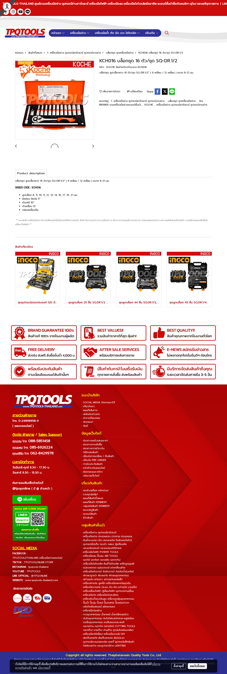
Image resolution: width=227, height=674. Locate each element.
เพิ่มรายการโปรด (111, 91)
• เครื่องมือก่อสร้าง (92, 610)
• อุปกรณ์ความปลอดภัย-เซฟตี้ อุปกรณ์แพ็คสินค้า (108, 642)
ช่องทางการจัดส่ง (22, 588)
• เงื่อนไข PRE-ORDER (94, 460)
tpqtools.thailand (38, 567)
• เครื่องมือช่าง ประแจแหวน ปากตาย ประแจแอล (107, 536)
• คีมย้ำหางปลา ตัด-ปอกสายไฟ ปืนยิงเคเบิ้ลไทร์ (107, 540)
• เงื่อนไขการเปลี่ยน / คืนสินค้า (98, 456)
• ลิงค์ (85, 426)
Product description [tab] (31, 173)
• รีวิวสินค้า (87, 518)
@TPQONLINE (39, 576)
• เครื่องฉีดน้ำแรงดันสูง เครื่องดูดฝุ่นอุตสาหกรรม (108, 599)
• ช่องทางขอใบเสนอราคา (95, 440)
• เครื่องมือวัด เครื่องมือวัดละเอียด (100, 595)
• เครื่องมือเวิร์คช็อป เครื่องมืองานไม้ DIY (103, 634)
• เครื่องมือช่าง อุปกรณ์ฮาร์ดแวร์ (99, 532)
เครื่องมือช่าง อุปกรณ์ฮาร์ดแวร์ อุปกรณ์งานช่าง (181, 105)
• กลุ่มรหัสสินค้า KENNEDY (96, 506)
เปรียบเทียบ (136, 91)
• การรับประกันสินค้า (92, 464)
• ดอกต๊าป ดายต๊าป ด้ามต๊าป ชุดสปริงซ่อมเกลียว (108, 630)
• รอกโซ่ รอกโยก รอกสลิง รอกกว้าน (101, 560)
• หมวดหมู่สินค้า (90, 510)
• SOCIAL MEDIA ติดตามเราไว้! (98, 402)
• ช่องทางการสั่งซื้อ (92, 444)
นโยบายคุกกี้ (44, 667)
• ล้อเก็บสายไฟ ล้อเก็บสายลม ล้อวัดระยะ (103, 638)
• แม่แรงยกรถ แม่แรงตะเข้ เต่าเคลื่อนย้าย (103, 568)
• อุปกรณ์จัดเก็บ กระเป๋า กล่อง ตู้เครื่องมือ (104, 544)
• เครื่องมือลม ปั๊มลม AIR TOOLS (100, 556)
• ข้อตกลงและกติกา (92, 472)
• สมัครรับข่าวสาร (91, 414)
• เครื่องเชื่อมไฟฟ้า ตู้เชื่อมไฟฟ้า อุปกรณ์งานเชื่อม (108, 591)
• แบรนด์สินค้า (89, 514)
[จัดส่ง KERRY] (17, 598)
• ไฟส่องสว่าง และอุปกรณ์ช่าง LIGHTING (104, 646)
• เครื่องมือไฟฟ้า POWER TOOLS (100, 552)
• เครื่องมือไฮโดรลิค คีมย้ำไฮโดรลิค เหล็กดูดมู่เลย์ (108, 564)
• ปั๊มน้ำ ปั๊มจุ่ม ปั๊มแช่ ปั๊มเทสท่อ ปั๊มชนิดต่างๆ (105, 603)
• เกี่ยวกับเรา (88, 406)
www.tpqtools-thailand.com (41, 580)
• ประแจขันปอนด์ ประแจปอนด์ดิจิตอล (101, 548)
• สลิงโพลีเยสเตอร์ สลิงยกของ (98, 607)
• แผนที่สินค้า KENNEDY (94, 502)
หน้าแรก (56, 33)
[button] (167, 32)
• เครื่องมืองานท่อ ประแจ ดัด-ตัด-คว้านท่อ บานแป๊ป (109, 587)
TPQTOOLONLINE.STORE (38, 562)
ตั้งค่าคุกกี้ (179, 666)
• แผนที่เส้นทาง (90, 410)
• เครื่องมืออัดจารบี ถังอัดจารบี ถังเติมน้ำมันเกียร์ (108, 571)
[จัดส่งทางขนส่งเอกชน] (47, 598)
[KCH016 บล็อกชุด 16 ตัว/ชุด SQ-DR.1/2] (54, 99)
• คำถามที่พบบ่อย (91, 418)
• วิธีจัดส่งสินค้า (90, 452)
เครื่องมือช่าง (78, 33)
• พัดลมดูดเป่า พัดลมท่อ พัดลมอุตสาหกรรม (105, 575)
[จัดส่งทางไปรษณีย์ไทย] (27, 598)
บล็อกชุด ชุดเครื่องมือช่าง (182, 101)
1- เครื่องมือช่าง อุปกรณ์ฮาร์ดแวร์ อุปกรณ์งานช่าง (138, 101)
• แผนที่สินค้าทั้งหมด (92, 498)
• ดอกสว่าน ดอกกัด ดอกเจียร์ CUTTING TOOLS (108, 626)
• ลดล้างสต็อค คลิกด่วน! (95, 490)
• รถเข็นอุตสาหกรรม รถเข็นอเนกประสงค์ (103, 622)
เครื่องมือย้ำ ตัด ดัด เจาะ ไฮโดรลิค (116, 33)
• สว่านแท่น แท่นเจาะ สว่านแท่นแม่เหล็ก (102, 579)
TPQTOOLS (33, 571)
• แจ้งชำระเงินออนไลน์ (93, 468)
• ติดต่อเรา (87, 422)
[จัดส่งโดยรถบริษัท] (37, 598)
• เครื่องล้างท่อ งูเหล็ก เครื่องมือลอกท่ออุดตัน (106, 583)
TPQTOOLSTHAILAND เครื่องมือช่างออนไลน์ (37, 558)
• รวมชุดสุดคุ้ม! (90, 494)
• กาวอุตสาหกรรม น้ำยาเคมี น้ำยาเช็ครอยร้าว (105, 614)
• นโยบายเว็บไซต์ (90, 476)
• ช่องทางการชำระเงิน (93, 448)
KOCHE (149, 105)
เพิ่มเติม (150, 33)
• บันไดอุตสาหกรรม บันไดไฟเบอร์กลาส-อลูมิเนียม (108, 618)
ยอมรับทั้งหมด (197, 666)
